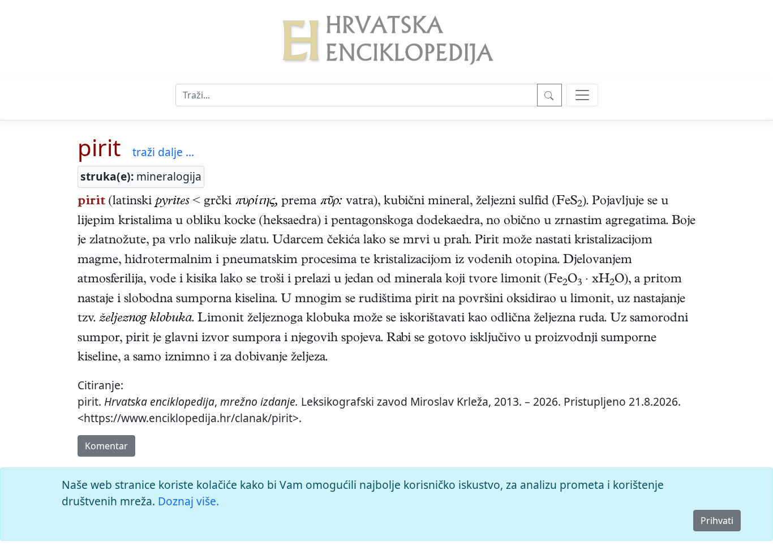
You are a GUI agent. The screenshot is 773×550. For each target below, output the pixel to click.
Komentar (106, 446)
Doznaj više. (188, 501)
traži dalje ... (163, 152)
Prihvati (717, 520)
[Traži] (549, 95)
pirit (99, 147)
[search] (582, 95)
